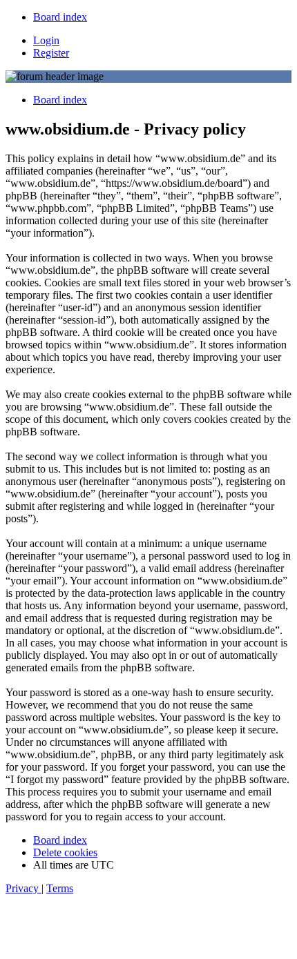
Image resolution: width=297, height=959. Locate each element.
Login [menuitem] (46, 40)
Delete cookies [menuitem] (65, 852)
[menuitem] (60, 17)
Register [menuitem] (51, 53)
